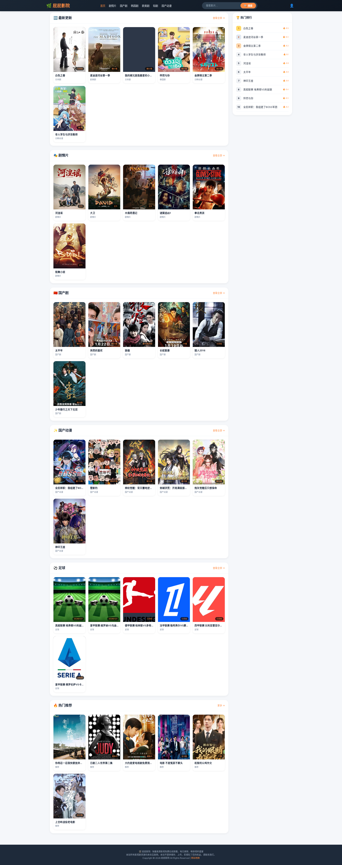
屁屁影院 (58, 5)
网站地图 (195, 858)
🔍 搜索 (248, 5)
